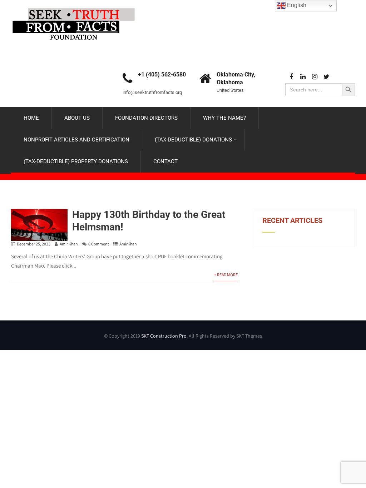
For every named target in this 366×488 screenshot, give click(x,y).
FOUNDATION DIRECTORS (146, 118)
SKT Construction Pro (164, 336)
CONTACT (165, 161)
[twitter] (326, 77)
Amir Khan (69, 244)
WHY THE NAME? (224, 118)
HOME (31, 118)
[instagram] (315, 77)
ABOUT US (77, 118)
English (296, 5)
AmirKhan (128, 244)
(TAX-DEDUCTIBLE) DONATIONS (193, 139)
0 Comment (98, 244)
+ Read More (226, 274)
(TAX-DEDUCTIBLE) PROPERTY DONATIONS (76, 161)
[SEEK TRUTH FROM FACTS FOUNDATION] (73, 6)
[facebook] (291, 77)
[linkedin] (303, 77)
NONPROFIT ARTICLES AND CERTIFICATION (76, 139)
